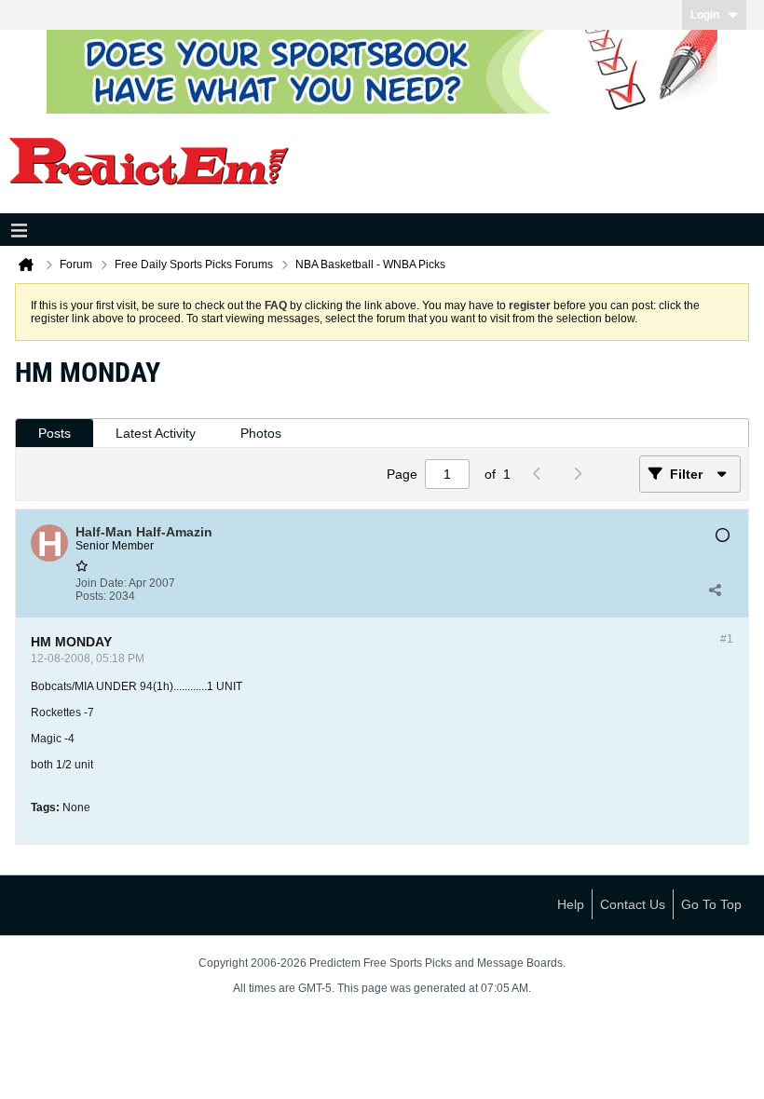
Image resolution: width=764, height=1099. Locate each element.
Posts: (90, 596)
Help (570, 904)
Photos (260, 433)
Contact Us (632, 904)
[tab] (54, 433)
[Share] (714, 590)
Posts (54, 433)
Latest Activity (156, 433)
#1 (726, 638)
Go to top (711, 904)
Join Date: (101, 583)
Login (704, 14)
